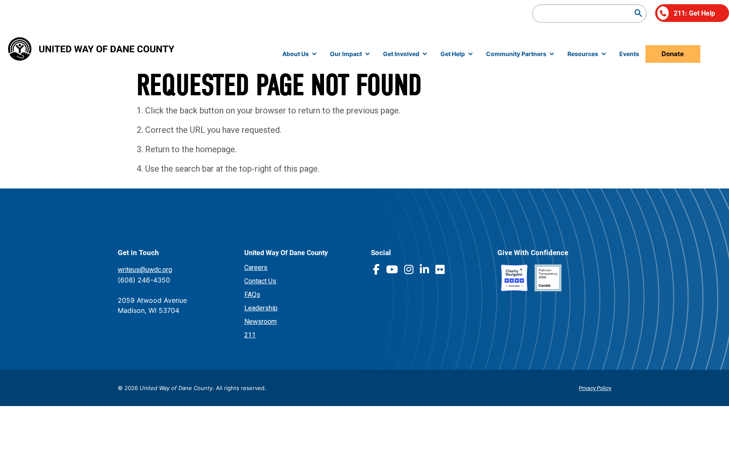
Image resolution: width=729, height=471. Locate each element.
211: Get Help (694, 12)
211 (250, 335)
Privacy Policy (595, 388)
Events (629, 53)
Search (638, 13)
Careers (255, 268)
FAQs (252, 295)
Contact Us (260, 281)
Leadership (261, 308)
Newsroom (260, 322)
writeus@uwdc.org (145, 270)
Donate (673, 54)
